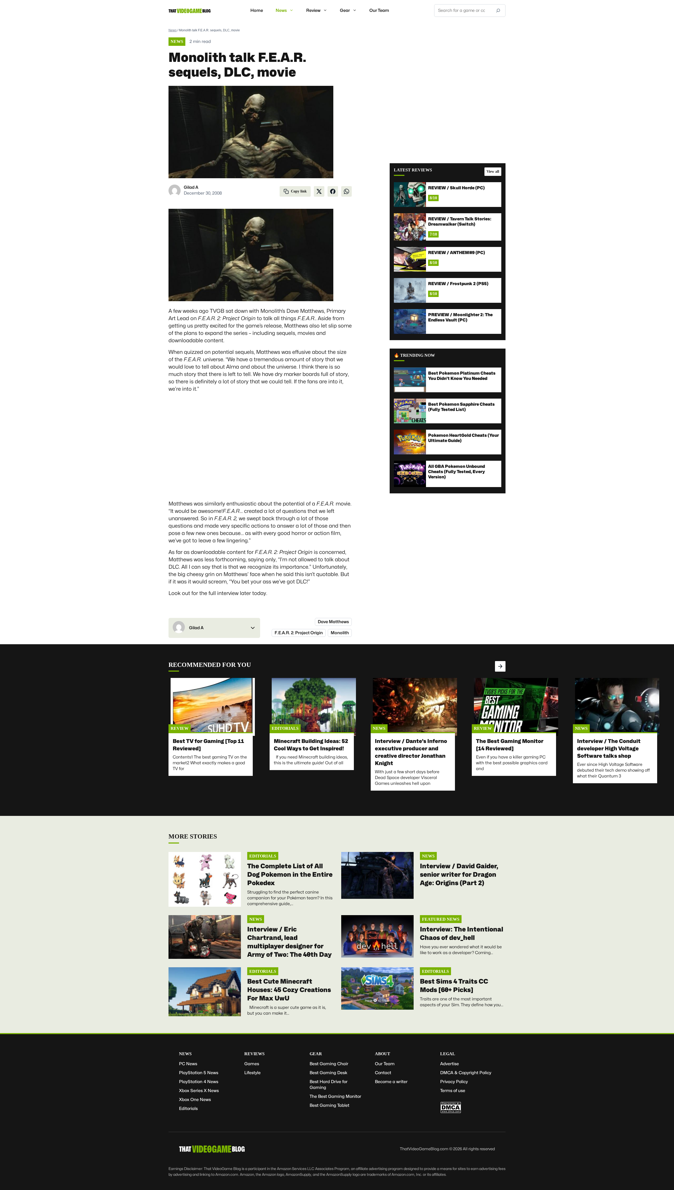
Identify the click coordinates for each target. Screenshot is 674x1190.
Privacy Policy (454, 1081)
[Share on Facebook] (333, 191)
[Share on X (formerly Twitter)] (319, 191)
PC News (188, 1063)
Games (251, 1063)
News (281, 10)
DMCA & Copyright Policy (465, 1072)
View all (493, 171)
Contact (383, 1072)
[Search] (498, 10)
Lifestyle (252, 1072)
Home (256, 10)
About (382, 1054)
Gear (345, 10)
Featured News (440, 919)
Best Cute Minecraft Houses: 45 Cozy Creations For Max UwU (289, 990)
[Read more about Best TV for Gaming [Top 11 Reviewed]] (213, 707)
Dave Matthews (333, 621)
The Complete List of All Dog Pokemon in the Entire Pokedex (290, 874)
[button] (214, 628)
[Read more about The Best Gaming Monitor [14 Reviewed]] (516, 707)
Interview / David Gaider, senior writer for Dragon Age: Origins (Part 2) (459, 874)
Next (500, 666)
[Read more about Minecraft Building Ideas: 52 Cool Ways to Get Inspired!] (314, 707)
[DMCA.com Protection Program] (450, 1111)
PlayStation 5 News (198, 1072)
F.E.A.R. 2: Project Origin (299, 632)
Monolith (340, 632)
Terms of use (452, 1090)
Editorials (285, 728)
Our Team (379, 10)
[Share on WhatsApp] (346, 191)
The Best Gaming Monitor (335, 1096)
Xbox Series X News (199, 1090)
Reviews (254, 1054)
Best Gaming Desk (328, 1072)
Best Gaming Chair (329, 1063)
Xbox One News (195, 1099)
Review (313, 10)
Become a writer (391, 1081)
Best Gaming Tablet (329, 1105)
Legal (447, 1054)
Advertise (449, 1063)
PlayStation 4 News (198, 1081)
